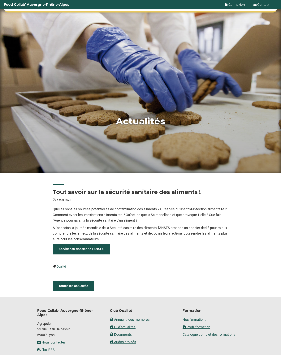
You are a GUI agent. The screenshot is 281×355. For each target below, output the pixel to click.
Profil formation (198, 327)
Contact (263, 4)
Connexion (236, 4)
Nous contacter (53, 342)
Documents (122, 334)
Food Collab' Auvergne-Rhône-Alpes (36, 4)
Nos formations (194, 320)
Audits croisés (124, 342)
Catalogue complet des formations (209, 334)
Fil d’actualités (124, 327)
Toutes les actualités (73, 286)
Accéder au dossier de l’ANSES (81, 249)
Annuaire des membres (131, 320)
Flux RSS (48, 350)
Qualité (61, 266)
